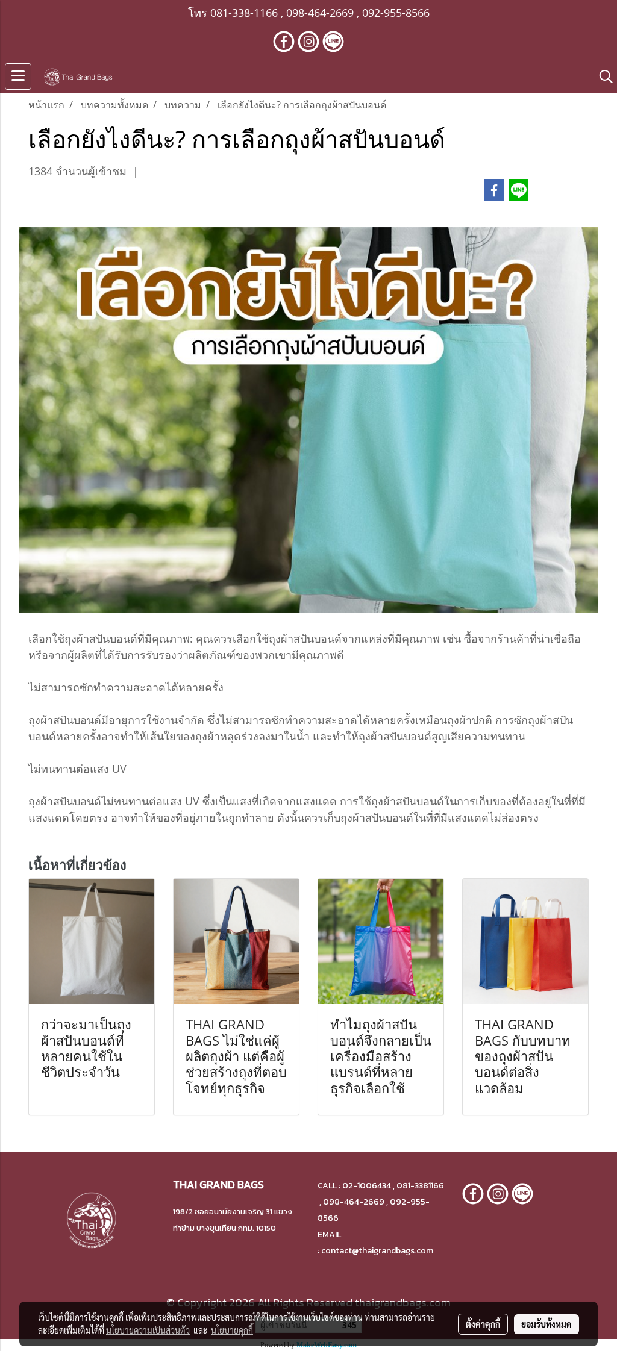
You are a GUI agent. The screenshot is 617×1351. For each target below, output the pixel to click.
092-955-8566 (396, 12)
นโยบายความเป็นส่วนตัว (148, 1329)
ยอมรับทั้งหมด (546, 1323)
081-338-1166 (244, 12)
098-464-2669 (320, 12)
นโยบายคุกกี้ (232, 1329)
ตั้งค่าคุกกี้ (483, 1323)
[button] (602, 76)
